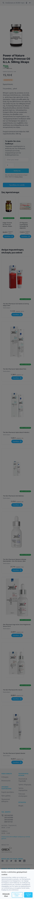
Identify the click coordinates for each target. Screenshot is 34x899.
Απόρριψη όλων (6, 895)
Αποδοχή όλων (28, 895)
